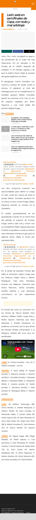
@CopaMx (23, 173)
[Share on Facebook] (18, 51)
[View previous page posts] (16, 156)
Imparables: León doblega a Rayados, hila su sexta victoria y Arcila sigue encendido (21, 119)
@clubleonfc (30, 169)
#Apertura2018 (8, 173)
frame (28, 512)
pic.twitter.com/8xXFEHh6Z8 (14, 263)
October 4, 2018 (28, 184)
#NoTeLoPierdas (9, 162)
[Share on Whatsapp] (6, 51)
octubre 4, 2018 (22, 29)
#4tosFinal (30, 171)
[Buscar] (33, 9)
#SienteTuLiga (21, 176)
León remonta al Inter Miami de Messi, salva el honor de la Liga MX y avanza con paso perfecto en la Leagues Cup (22, 138)
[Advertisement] (18, 303)
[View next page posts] (19, 156)
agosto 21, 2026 (15, 123)
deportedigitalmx (8, 29)
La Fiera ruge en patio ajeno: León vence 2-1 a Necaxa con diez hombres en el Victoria (22, 128)
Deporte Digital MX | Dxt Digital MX (12, 510)
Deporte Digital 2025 (8, 508)
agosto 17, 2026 (15, 132)
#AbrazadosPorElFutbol (12, 178)
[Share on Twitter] (29, 51)
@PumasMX (28, 164)
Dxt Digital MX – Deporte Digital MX (12, 512)
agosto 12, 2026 (15, 143)
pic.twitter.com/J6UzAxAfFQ (13, 180)
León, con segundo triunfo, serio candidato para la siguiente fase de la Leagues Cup (22, 148)
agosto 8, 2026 (15, 152)
